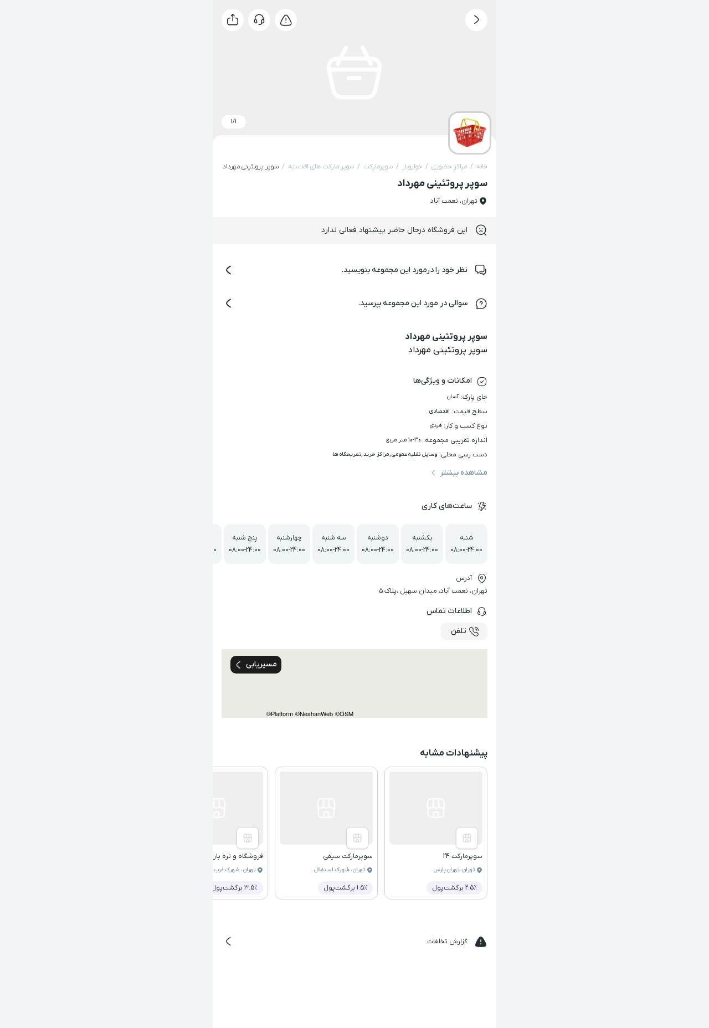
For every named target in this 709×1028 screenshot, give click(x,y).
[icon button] (476, 20)
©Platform (279, 714)
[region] (354, 683)
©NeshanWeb (314, 714)
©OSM (344, 714)
